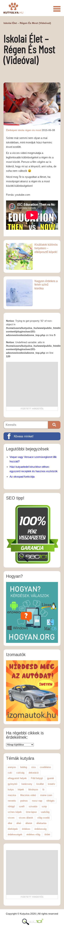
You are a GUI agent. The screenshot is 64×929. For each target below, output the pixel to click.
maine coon (46, 795)
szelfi (22, 806)
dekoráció (34, 772)
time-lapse (31, 812)
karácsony (27, 784)
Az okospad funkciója (22, 476)
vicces (11, 817)
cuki (10, 772)
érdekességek (15, 834)
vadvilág (45, 812)
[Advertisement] (32, 384)
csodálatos (45, 767)
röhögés (50, 800)
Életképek (11, 130)
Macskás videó (28, 795)
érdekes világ (33, 834)
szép (44, 806)
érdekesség (40, 829)
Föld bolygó (37, 778)
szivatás (33, 806)
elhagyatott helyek (17, 778)
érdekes (26, 829)
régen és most (33, 130)
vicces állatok (26, 817)
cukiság (20, 772)
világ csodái (43, 817)
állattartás (41, 823)
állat (10, 823)
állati (18, 823)
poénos (24, 800)
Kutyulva (13, 8)
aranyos (12, 767)
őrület (47, 834)
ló (43, 789)
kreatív (51, 784)
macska (12, 795)
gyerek (50, 778)
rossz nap (37, 800)
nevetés (12, 800)
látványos (33, 789)
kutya (11, 789)
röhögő (11, 806)
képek (21, 789)
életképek (13, 829)
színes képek (15, 812)
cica (33, 767)
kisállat (40, 784)
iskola (21, 130)
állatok (28, 823)
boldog (23, 767)
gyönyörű (12, 784)
